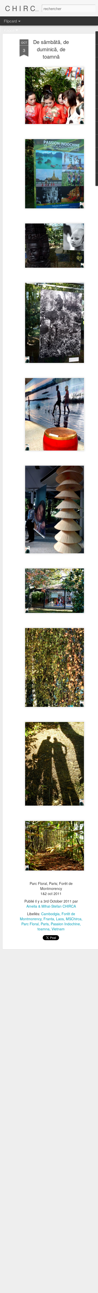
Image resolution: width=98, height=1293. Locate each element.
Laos (60, 918)
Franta (48, 918)
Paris (45, 923)
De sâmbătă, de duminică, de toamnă (51, 49)
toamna (43, 928)
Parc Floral (30, 923)
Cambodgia (50, 913)
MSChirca (73, 918)
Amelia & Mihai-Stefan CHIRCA (51, 906)
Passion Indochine (65, 923)
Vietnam (58, 928)
